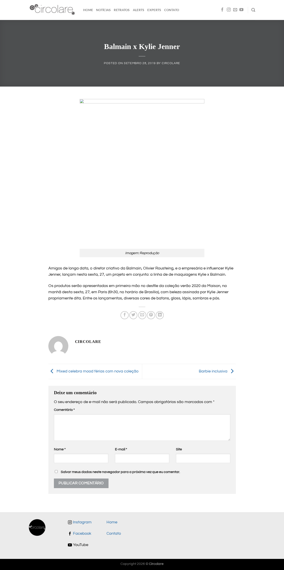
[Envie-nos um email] (235, 10)
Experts (154, 10)
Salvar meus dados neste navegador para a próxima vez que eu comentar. (120, 472)
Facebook (81, 534)
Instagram (82, 522)
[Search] (253, 10)
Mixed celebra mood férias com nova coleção (97, 371)
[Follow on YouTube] (241, 10)
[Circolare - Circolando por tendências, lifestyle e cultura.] (53, 10)
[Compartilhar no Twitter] (133, 315)
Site (179, 449)
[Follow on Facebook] (222, 10)
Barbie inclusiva (213, 371)
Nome (60, 449)
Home (88, 10)
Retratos (122, 10)
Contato (171, 10)
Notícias (103, 10)
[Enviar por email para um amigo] (142, 315)
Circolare (171, 63)
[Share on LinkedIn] (160, 315)
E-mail (121, 449)
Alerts (138, 10)
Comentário (64, 410)
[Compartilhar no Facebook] (124, 315)
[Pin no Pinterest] (151, 315)
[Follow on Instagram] (229, 10)
